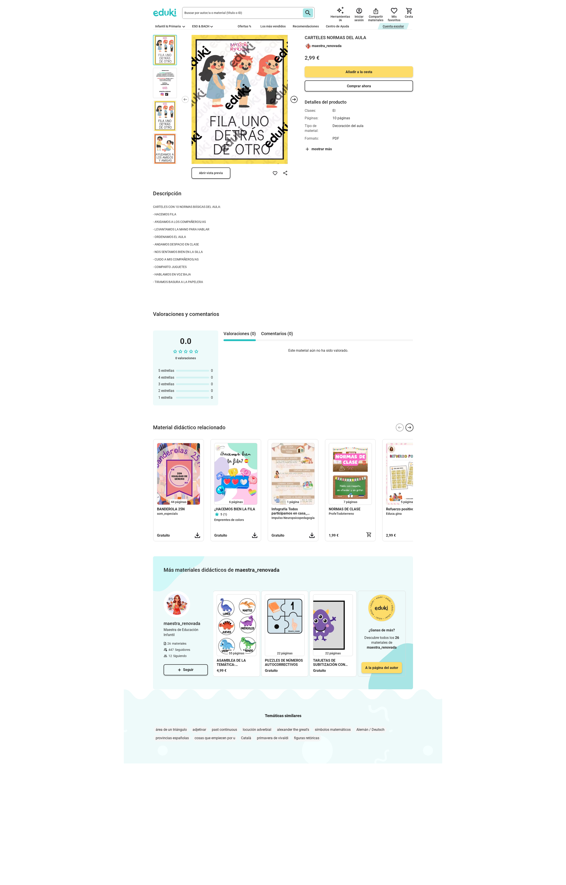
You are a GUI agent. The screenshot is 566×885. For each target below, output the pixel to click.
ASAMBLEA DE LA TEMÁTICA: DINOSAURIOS (231, 662)
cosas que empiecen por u (215, 738)
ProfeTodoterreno (341, 513)
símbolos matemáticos (333, 729)
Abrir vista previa (211, 173)
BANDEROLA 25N (171, 509)
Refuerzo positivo (400, 509)
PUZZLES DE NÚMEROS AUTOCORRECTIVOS (284, 662)
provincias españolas (172, 738)
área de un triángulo (171, 729)
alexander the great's (293, 729)
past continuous (224, 729)
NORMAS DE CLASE (344, 509)
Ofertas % (244, 26)
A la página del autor (381, 668)
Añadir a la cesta (359, 72)
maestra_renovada (327, 46)
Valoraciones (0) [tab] (240, 333)
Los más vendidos (273, 26)
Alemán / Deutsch (370, 729)
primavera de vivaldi (272, 738)
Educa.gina (394, 513)
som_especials (167, 513)
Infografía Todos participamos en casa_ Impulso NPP (289, 511)
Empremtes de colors (229, 520)
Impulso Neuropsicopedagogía (293, 518)
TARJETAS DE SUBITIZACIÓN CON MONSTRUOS (329, 662)
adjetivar (199, 729)
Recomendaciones (306, 26)
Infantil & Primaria (168, 26)
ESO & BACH (200, 26)
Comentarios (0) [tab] (277, 333)
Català (246, 738)
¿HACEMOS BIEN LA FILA (234, 509)
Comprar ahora (359, 86)
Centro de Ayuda (337, 26)
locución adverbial (257, 729)
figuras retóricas (306, 738)
